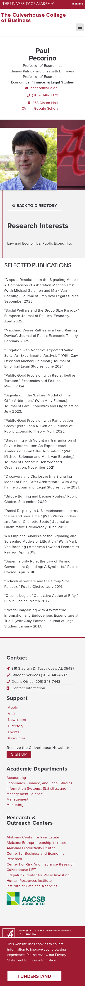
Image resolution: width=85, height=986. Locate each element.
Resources (16, 738)
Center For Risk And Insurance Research (41, 864)
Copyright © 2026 (28, 930)
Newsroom (17, 719)
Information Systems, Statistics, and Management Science (36, 791)
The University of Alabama (55, 930)
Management (18, 799)
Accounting (16, 777)
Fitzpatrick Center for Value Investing (38, 875)
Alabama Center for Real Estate (33, 837)
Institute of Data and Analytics (32, 886)
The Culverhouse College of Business (33, 17)
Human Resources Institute (29, 880)
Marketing (15, 804)
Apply (13, 707)
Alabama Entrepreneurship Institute (36, 842)
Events (13, 732)
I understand (34, 976)
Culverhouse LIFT (21, 869)
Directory (15, 726)
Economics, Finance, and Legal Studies (39, 783)
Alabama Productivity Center (31, 848)
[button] (80, 27)
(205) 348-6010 (26, 934)
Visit (11, 713)
